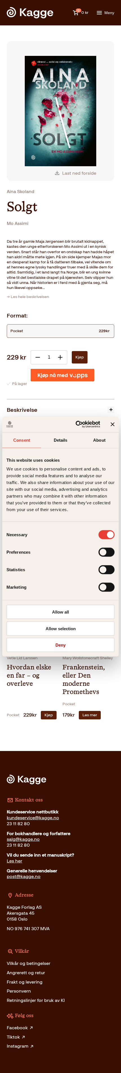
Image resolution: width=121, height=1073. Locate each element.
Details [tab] (61, 439)
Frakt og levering (24, 982)
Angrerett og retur (26, 972)
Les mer (89, 715)
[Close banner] (113, 424)
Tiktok (13, 1037)
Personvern (19, 991)
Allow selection (61, 628)
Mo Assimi (17, 223)
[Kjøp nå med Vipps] (62, 375)
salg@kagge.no (23, 839)
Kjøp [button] (48, 715)
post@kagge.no (24, 876)
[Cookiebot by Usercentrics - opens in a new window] (76, 424)
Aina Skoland (20, 191)
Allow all (60, 612)
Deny (60, 645)
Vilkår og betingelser (28, 963)
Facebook (17, 1027)
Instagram (17, 1046)
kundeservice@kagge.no (33, 817)
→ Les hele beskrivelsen (28, 296)
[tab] (60, 409)
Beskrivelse (22, 409)
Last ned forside (79, 173)
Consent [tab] (21, 439)
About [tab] (99, 439)
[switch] (106, 552)
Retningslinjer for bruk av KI (36, 1000)
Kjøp (79, 357)
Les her (14, 861)
